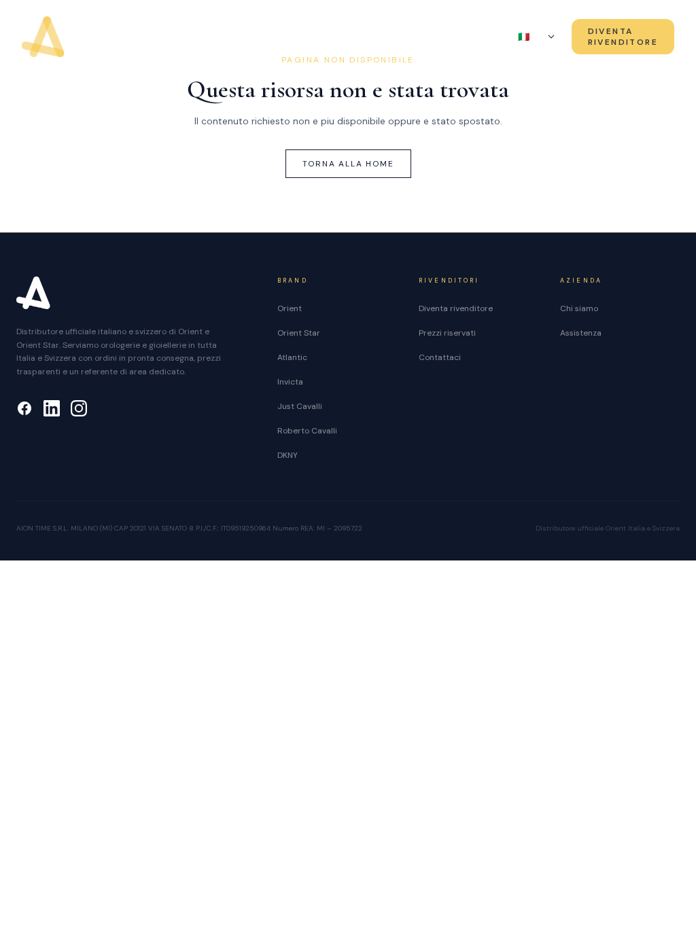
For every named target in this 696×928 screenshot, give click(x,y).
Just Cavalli (299, 406)
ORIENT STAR (247, 37)
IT (530, 37)
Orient (289, 308)
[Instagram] (79, 408)
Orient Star (298, 332)
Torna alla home (348, 163)
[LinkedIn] (52, 408)
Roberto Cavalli (307, 430)
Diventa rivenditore (456, 308)
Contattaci (440, 357)
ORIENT (179, 37)
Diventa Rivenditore (623, 37)
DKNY (287, 455)
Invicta (290, 381)
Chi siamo (407, 37)
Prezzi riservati (447, 332)
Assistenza (481, 37)
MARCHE (327, 37)
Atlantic (292, 357)
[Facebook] (24, 408)
